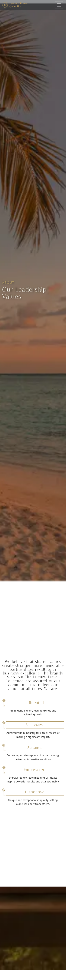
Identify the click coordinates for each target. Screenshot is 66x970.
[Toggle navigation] (59, 4)
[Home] (16, 5)
